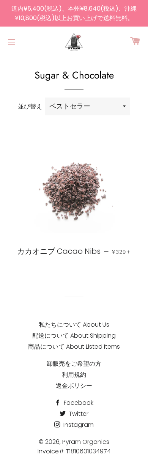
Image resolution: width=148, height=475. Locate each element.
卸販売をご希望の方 (74, 363)
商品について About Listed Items (74, 346)
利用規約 (74, 374)
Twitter (77, 413)
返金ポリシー (74, 385)
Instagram (78, 424)
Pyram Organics (85, 441)
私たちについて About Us (74, 324)
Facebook (77, 402)
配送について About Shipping (74, 335)
